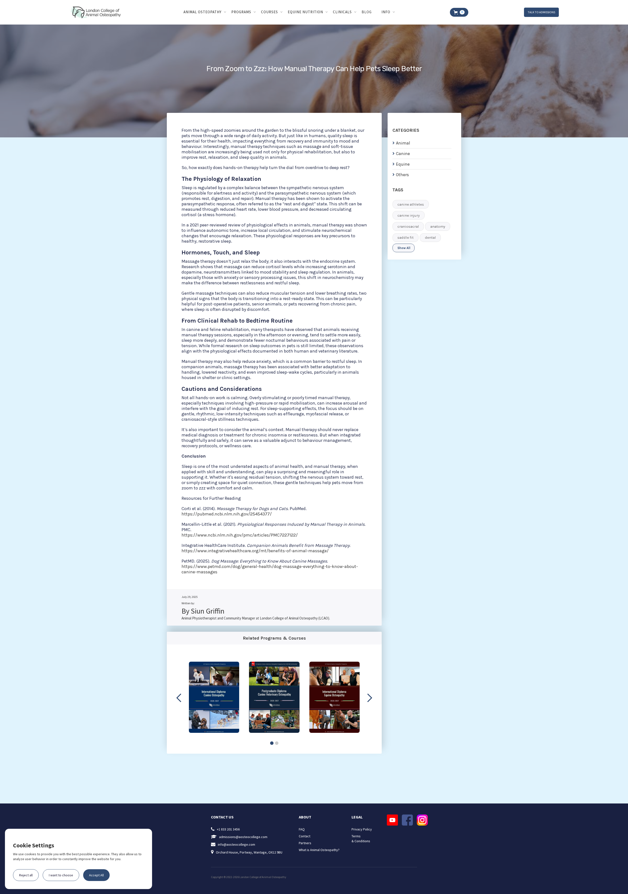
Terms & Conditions (361, 838)
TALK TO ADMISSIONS (541, 12)
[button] (204, 12)
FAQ (302, 829)
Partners (305, 843)
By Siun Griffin (203, 611)
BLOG (367, 12)
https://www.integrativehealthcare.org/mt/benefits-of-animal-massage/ (255, 550)
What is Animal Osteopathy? (319, 850)
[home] (96, 12)
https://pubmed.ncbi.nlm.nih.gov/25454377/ (227, 514)
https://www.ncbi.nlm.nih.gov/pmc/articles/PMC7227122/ (240, 535)
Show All (403, 248)
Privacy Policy (362, 829)
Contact (304, 836)
